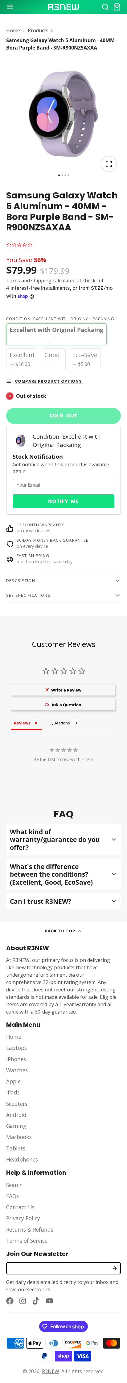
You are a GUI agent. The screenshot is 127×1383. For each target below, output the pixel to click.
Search (14, 1185)
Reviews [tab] (22, 723)
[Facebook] (10, 1301)
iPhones (16, 1059)
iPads (13, 1092)
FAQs (12, 1196)
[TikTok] (36, 1301)
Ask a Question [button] (66, 704)
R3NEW (50, 1371)
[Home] (63, 7)
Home (13, 30)
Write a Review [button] (66, 690)
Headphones (22, 1159)
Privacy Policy (23, 1218)
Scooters (16, 1103)
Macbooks (19, 1137)
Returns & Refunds (29, 1229)
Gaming (16, 1126)
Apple (13, 1081)
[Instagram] (23, 1301)
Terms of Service (26, 1240)
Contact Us (20, 1207)
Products (38, 30)
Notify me (63, 501)
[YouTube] (49, 1301)
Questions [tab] (60, 723)
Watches (17, 1070)
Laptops (16, 1047)
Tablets (15, 1148)
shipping (41, 280)
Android (16, 1114)
